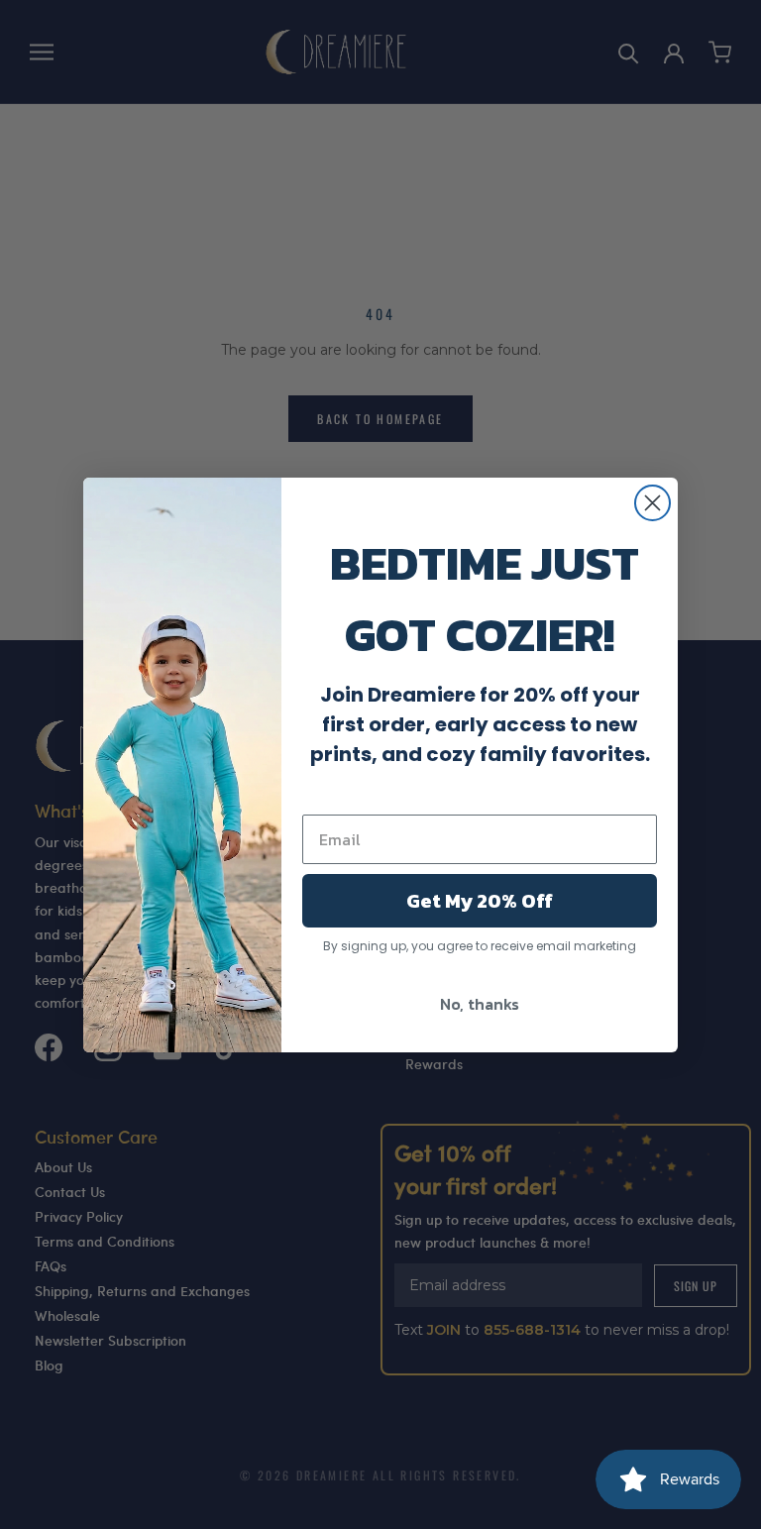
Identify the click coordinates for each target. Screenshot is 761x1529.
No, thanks (479, 1004)
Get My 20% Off (479, 901)
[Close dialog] (652, 503)
